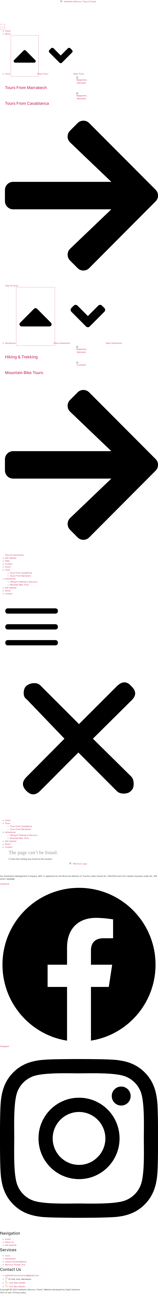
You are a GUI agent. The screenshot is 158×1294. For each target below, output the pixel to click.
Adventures (10, 579)
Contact (8, 593)
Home (7, 567)
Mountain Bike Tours (19, 584)
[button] (79, 707)
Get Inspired (10, 587)
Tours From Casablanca (21, 573)
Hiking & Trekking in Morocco (24, 581)
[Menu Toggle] (2, 26)
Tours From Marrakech (20, 576)
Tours (7, 570)
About (8, 590)
